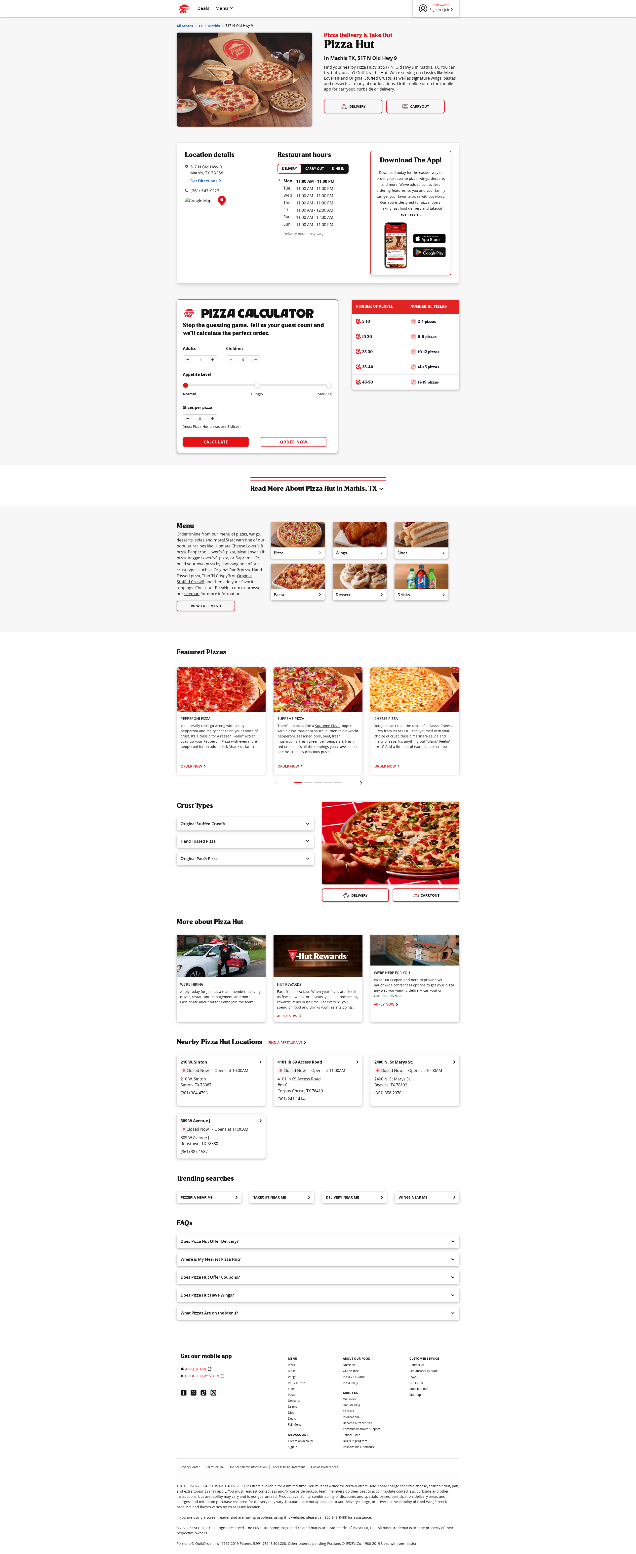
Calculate (216, 442)
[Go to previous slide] (275, 783)
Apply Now (287, 1016)
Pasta (279, 594)
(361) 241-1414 (291, 1099)
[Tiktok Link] (205, 1393)
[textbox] (221, 736)
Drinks (404, 594)
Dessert (343, 594)
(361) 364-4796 (194, 1093)
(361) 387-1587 (194, 1151)
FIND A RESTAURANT (285, 1042)
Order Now (293, 442)
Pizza (278, 553)
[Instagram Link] (215, 1393)
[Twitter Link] (195, 1393)
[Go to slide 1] (298, 782)
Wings (341, 553)
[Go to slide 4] (328, 782)
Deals (203, 8)
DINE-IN (338, 168)
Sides (402, 553)
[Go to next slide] (361, 783)
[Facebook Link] (186, 1393)
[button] (245, 823)
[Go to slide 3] (318, 782)
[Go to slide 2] (308, 782)
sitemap (191, 593)
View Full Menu (206, 605)
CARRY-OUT (314, 168)
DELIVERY (289, 168)
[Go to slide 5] (338, 782)
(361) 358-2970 (387, 1093)
